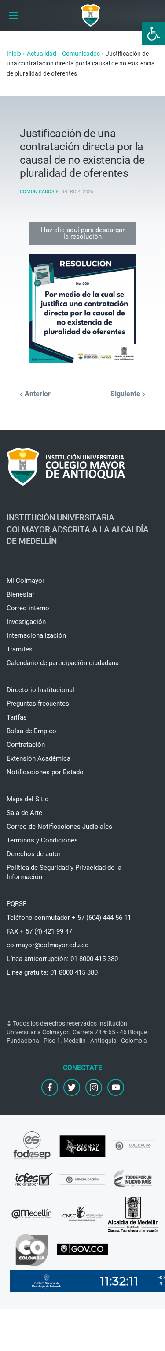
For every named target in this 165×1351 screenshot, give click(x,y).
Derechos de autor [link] (34, 854)
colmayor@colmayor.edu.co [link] (48, 945)
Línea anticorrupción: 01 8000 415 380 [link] (62, 959)
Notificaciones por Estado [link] (45, 772)
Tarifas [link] (17, 717)
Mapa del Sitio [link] (28, 799)
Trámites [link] (20, 649)
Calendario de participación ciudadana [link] (63, 663)
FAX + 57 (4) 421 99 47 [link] (39, 931)
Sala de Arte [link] (24, 813)
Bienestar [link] (20, 594)
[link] (153, 33)
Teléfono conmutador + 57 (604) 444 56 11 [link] (69, 918)
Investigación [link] (26, 622)
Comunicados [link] (37, 192)
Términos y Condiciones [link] (42, 840)
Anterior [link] (37, 394)
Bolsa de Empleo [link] (31, 731)
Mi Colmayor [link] (25, 581)
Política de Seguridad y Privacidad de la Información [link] (64, 872)
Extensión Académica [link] (38, 758)
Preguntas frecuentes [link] (38, 704)
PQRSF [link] (16, 904)
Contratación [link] (26, 745)
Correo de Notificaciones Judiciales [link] (59, 827)
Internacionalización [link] (36, 635)
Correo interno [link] (28, 608)
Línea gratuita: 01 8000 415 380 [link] (52, 972)
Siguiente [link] (126, 394)
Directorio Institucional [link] (40, 690)
